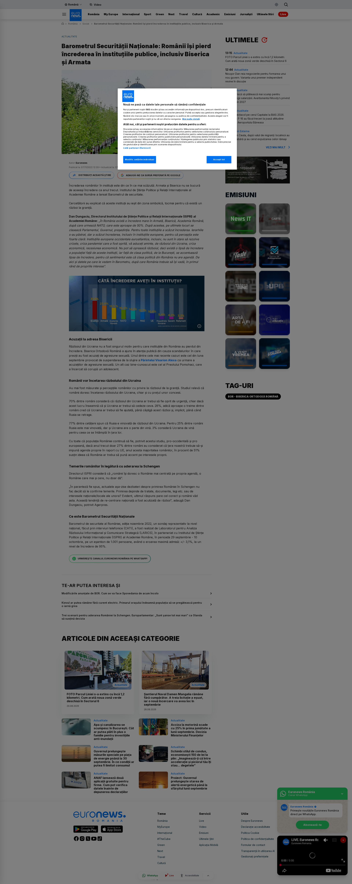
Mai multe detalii (191, 119)
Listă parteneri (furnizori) (137, 148)
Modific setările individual (139, 159)
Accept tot (219, 159)
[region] (177, 129)
